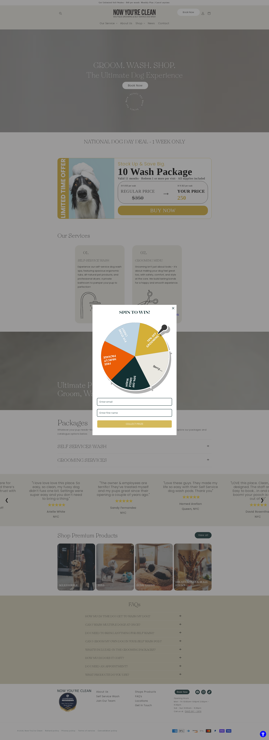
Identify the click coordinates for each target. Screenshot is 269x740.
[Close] (173, 308)
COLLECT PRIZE (134, 424)
